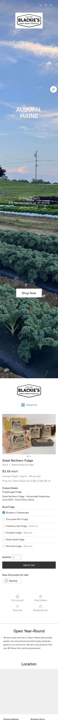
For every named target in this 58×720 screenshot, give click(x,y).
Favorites (17, 610)
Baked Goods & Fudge (23, 464)
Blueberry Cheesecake (17, 512)
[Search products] (53, 89)
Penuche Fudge (19, 546)
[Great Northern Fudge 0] (29, 434)
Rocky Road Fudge (15, 539)
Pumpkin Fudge (19, 532)
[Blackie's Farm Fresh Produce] (29, 391)
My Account (18, 600)
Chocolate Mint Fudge (17, 519)
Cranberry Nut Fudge (22, 526)
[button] (12, 581)
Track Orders (40, 600)
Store (5, 464)
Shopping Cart (40, 610)
